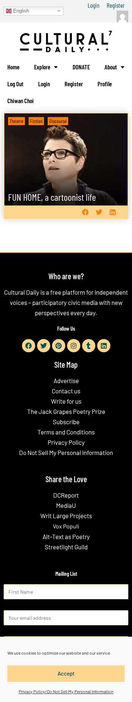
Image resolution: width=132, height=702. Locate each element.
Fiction (36, 121)
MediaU (66, 505)
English (20, 10)
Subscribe (66, 421)
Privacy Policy (66, 442)
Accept (66, 673)
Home (13, 66)
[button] (85, 212)
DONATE (81, 66)
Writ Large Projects (66, 515)
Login (93, 5)
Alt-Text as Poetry (66, 536)
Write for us (66, 401)
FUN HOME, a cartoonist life (52, 197)
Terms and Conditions (66, 432)
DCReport (66, 495)
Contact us (66, 390)
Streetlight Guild (66, 546)
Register (116, 5)
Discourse (58, 121)
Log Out (15, 83)
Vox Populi (66, 526)
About (110, 66)
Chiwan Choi (20, 100)
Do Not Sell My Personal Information (66, 452)
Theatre (16, 121)
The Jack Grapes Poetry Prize (66, 411)
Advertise (66, 380)
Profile (105, 83)
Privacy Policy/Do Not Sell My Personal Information (66, 691)
